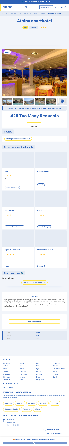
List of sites (33, 13)
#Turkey (20, 403)
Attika (5, 369)
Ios (20, 366)
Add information (34, 321)
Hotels (42, 13)
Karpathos (23, 374)
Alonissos (6, 363)
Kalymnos (23, 371)
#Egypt (37, 409)
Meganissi (40, 380)
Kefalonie (23, 377)
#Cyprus (31, 403)
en (56, 7)
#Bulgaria (26, 409)
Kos (37, 363)
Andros (5, 366)
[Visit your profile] (62, 7)
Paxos (55, 374)
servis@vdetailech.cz (55, 433)
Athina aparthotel (54, 13)
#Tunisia (55, 403)
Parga (55, 371)
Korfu (21, 380)
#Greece (8, 403)
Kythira (38, 369)
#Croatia (43, 403)
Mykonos (56, 363)
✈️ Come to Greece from (34, 2)
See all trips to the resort (33, 282)
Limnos (38, 377)
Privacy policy (8, 387)
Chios (21, 363)
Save (7, 52)
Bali (37, 335)
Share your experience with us (18, 139)
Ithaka (21, 369)
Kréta (38, 366)
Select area (45, 7)
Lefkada (39, 371)
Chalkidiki (6, 380)
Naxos (55, 366)
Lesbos (39, 374)
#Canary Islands (11, 409)
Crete (24, 13)
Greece (4, 13)
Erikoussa (6, 377)
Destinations (14, 13)
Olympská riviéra (59, 369)
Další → (56, 377)
